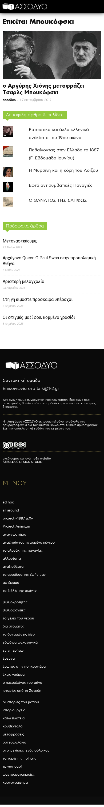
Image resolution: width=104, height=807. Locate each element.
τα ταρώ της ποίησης (19, 758)
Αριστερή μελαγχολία (23, 281)
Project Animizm (16, 526)
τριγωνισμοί (12, 766)
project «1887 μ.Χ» (18, 518)
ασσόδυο (9, 100)
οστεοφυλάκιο (14, 742)
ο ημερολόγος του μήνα (22, 683)
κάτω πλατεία (14, 718)
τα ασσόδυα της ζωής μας (24, 575)
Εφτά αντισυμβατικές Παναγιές (61, 185)
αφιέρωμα (11, 583)
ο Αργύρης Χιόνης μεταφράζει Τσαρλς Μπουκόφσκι (44, 89)
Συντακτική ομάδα (21, 380)
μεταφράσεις (13, 734)
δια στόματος (14, 626)
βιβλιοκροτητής (15, 602)
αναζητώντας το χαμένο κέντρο (29, 542)
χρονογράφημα (15, 782)
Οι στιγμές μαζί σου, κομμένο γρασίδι (39, 317)
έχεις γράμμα (14, 674)
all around (11, 510)
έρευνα (9, 658)
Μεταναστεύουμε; (20, 241)
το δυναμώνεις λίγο (19, 634)
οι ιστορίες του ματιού (21, 702)
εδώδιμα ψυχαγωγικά (20, 642)
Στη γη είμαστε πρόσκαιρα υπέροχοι (38, 299)
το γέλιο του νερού (18, 618)
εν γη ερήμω (13, 650)
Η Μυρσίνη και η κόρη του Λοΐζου (63, 170)
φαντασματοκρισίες (19, 774)
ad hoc (8, 502)
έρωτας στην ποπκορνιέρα (24, 666)
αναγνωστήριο (14, 534)
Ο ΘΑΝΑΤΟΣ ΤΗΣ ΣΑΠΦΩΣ (58, 200)
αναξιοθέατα (13, 567)
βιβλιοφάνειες (14, 610)
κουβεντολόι (13, 726)
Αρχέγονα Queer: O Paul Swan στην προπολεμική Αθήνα (49, 260)
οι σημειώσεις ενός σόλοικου (26, 750)
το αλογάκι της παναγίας (23, 550)
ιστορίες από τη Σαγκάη (22, 691)
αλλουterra (12, 558)
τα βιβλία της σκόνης (20, 591)
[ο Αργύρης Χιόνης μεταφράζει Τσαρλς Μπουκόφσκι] (52, 55)
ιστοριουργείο (14, 710)
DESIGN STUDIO (22, 462)
